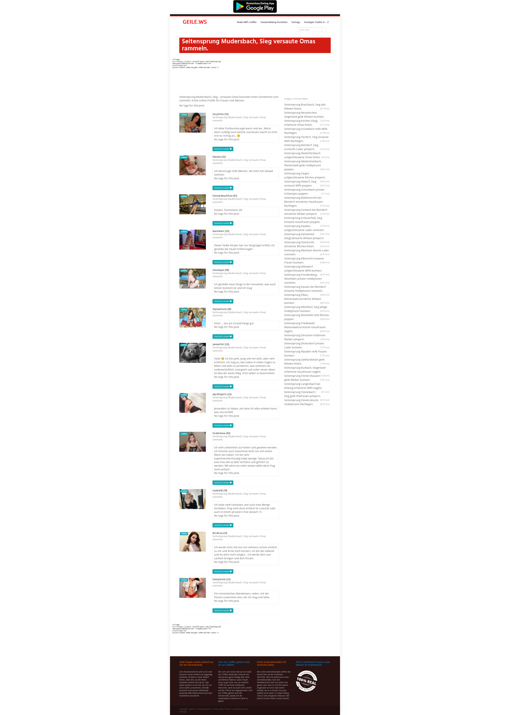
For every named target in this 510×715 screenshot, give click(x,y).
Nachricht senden (222, 149)
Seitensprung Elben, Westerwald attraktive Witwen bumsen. (306, 299)
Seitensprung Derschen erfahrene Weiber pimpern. (306, 337)
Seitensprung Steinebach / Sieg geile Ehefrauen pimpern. (306, 394)
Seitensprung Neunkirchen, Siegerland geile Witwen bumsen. (306, 115)
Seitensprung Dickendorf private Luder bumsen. (306, 345)
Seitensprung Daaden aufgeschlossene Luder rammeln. (306, 228)
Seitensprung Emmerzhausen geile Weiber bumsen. (306, 378)
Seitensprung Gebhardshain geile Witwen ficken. (306, 361)
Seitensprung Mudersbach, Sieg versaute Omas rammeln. (239, 119)
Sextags (296, 22)
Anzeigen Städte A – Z (316, 22)
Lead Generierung (240, 709)
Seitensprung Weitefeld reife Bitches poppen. (306, 317)
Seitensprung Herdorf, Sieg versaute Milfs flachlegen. (306, 139)
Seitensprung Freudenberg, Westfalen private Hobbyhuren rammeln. (306, 278)
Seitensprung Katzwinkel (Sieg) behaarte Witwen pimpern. (306, 236)
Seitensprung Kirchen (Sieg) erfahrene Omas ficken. (306, 123)
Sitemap (182, 711)
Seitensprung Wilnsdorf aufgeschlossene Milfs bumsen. (306, 269)
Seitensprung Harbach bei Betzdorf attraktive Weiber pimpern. (306, 212)
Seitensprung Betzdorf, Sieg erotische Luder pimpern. (306, 147)
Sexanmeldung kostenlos (274, 22)
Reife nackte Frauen (221, 709)
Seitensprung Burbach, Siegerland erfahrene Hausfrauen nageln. (306, 370)
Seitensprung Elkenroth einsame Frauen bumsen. (306, 260)
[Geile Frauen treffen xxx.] (195, 22)
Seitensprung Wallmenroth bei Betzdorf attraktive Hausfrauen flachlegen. (306, 201)
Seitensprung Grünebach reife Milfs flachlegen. (306, 131)
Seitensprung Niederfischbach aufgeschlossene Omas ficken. (306, 155)
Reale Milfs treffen (247, 22)
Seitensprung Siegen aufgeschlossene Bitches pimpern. (306, 176)
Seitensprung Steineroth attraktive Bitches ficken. (306, 244)
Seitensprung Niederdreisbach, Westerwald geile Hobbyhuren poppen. (306, 165)
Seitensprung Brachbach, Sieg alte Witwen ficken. (306, 106)
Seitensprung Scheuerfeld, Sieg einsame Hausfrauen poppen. (306, 220)
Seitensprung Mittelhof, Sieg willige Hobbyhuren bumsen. (306, 309)
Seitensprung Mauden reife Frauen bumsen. (306, 353)
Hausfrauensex (204, 709)
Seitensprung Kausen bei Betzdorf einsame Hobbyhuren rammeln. (306, 289)
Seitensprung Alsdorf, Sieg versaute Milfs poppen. (306, 183)
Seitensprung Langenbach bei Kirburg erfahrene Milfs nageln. (306, 386)
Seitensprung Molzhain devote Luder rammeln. (306, 252)
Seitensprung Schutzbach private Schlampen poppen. (306, 191)
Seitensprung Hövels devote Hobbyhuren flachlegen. (306, 402)
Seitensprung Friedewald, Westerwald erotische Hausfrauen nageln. (306, 327)
